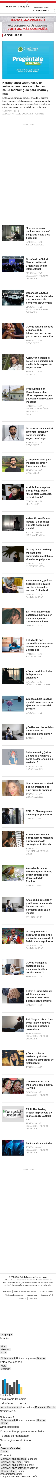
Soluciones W (46, 1295)
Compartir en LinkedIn (12, 1465)
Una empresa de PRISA (28, 1307)
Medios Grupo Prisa (28, 1315)
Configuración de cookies (14, 1295)
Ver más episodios (10, 1407)
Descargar (5, 1474)
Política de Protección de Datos (25, 1291)
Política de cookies (46, 1291)
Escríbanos (33, 1299)
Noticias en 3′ (8, 1358)
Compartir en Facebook (13, 1459)
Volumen (5, 1349)
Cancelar (15, 1448)
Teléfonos (22, 1299)
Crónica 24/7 (7, 1395)
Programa (25, 6)
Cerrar (4, 1423)
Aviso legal (7, 1291)
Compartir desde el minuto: (17, 1476)
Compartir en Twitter (11, 1462)
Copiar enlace (8, 1471)
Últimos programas (26, 1358)
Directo (41, 1358)
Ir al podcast (27, 1407)
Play (3, 1352)
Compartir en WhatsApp (13, 1468)
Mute (3, 1346)
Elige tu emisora (42, 10)
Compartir (40, 1407)
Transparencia (32, 1295)
